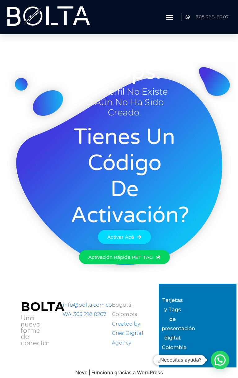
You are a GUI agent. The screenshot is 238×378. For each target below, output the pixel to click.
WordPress (150, 372)
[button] (170, 17)
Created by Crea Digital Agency (127, 333)
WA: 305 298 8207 (84, 314)
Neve (81, 372)
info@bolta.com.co (87, 305)
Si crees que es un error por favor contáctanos (124, 277)
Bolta (42, 306)
